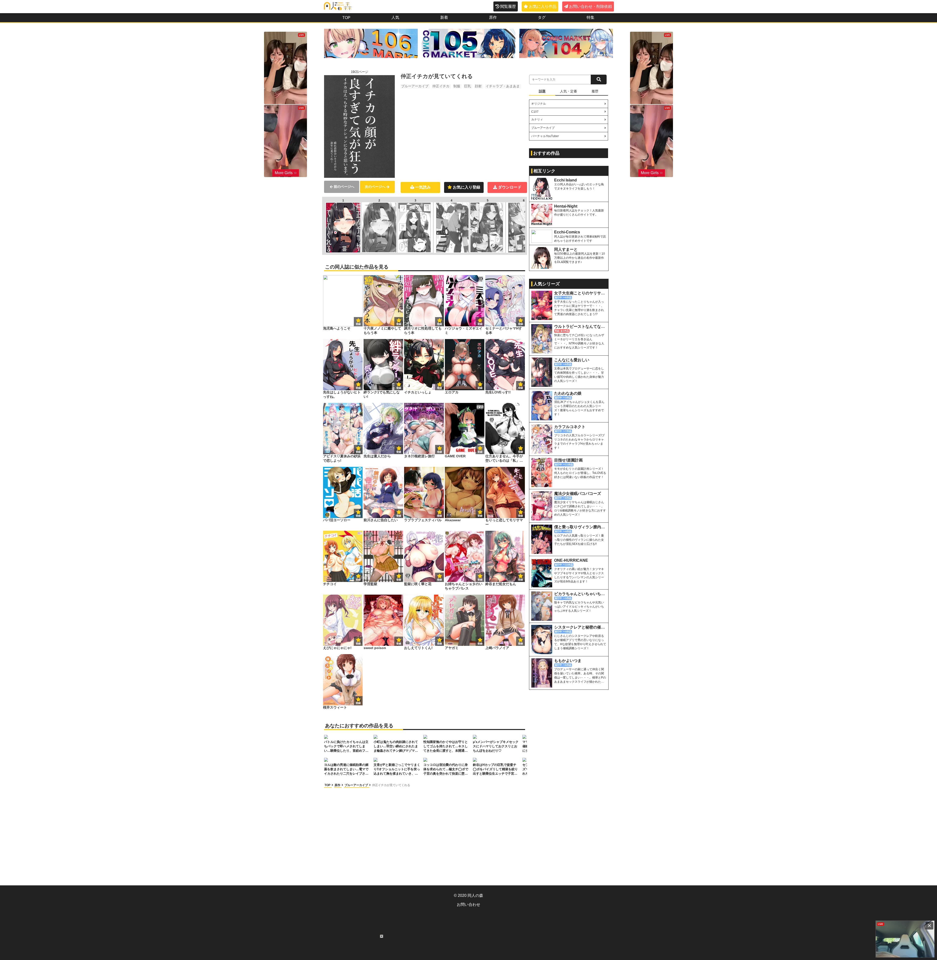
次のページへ (375, 187)
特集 (590, 17)
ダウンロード (509, 187)
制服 (456, 86)
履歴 (594, 91)
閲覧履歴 (508, 6)
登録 (398, 324)
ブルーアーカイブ (414, 86)
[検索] (599, 79)
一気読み (423, 187)
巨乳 (467, 86)
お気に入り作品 (542, 6)
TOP (346, 18)
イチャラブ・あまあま (503, 86)
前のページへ (344, 187)
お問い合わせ (468, 904)
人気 (395, 17)
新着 (444, 17)
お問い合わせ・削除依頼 (590, 6)
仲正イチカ (440, 86)
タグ (542, 17)
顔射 (478, 86)
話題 (542, 91)
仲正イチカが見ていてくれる (391, 785)
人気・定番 (568, 91)
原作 (493, 17)
